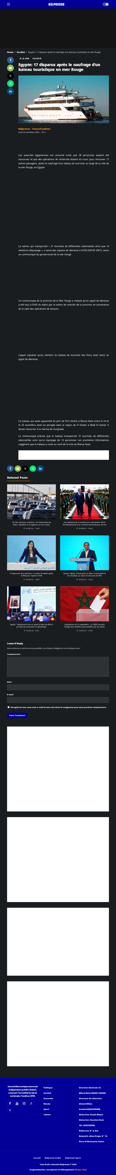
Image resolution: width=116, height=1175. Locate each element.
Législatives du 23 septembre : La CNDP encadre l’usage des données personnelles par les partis (84, 625)
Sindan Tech (81, 1169)
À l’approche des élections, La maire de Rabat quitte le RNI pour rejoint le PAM (31, 574)
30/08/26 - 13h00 (33, 579)
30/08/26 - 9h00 (32, 630)
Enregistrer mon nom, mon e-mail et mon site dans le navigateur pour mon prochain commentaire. (59, 707)
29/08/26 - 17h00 (86, 630)
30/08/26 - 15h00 (86, 528)
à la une (24, 58)
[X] (10, 1110)
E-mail (11, 694)
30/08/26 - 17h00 (33, 528)
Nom (10, 681)
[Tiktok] (31, 1103)
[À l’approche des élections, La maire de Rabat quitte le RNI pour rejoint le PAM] (31, 552)
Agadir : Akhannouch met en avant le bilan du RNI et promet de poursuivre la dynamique (31, 625)
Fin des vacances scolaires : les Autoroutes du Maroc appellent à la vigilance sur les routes (31, 523)
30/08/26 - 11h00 (86, 579)
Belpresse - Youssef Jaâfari (34, 129)
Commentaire (14, 654)
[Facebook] (10, 1103)
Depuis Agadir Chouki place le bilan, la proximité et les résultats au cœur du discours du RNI (84, 574)
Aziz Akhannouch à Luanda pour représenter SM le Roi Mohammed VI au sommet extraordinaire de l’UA (84, 523)
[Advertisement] (64, 454)
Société (37, 58)
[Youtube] (17, 1103)
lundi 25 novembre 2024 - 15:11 (32, 132)
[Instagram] (24, 1103)
